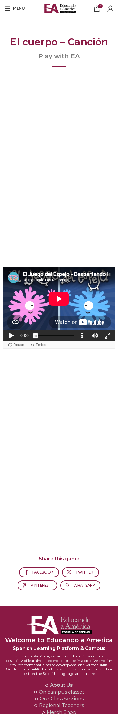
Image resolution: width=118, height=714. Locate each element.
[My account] (110, 8)
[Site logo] (59, 7)
